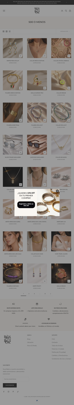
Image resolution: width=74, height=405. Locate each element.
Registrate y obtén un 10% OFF (26, 204)
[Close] (57, 191)
